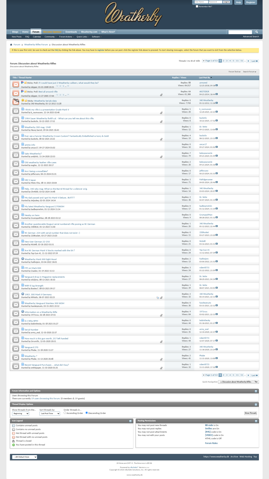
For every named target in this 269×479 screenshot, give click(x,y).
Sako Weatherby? (33, 154)
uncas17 (34, 148)
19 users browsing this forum (45, 398)
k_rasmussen (37, 112)
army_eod (35, 333)
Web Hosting (246, 457)
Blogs (15, 32)
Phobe (33, 350)
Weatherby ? (31, 356)
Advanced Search (251, 36)
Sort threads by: (47, 410)
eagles (34, 165)
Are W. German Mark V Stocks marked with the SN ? (50, 250)
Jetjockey (35, 201)
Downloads (71, 32)
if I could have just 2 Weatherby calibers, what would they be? (69, 83)
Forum (36, 32)
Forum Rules (211, 443)
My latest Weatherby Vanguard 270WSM (44, 206)
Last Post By (204, 78)
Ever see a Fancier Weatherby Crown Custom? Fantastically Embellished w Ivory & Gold (67, 136)
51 (242, 61)
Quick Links (82, 37)
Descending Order (97, 413)
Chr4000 (34, 192)
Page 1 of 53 (212, 61)
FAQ (27, 37)
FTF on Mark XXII (33, 268)
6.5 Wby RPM (31, 321)
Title (15, 78)
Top (256, 382)
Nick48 (34, 245)
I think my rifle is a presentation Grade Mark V (47, 110)
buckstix (34, 121)
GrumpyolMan (37, 218)
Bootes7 (34, 289)
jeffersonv (35, 174)
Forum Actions (65, 37)
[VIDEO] (209, 435)
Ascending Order (74, 413)
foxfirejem (35, 262)
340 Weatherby (37, 104)
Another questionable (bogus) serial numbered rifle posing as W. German (60, 224)
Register (250, 2)
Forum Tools (234, 72)
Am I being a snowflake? (36, 171)
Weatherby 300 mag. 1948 (38, 127)
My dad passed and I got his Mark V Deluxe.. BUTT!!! (50, 198)
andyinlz (34, 157)
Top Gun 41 (36, 253)
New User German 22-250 (37, 242)
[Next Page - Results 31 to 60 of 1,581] (248, 61)
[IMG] (208, 432)
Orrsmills (35, 341)
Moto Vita (35, 183)
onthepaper (36, 368)
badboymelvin (37, 209)
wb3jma (34, 280)
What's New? (108, 32)
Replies (175, 78)
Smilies (208, 428)
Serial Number (31, 330)
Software (96, 37)
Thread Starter (25, 78)
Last (253, 61)
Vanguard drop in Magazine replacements (45, 277)
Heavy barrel (36, 130)
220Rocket (35, 236)
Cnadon (34, 271)
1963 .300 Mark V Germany (38, 294)
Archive (234, 457)
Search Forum (249, 72)
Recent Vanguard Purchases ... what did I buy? (47, 365)
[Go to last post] (217, 86)
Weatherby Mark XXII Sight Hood (41, 259)
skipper (34, 87)
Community (50, 37)
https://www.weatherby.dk (216, 457)
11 (237, 61)
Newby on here (32, 215)
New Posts (17, 37)
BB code (209, 425)
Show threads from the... (24, 410)
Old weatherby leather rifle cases (40, 162)
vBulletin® (134, 468)
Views (183, 78)
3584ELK (34, 227)
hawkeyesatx (36, 306)
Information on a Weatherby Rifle (41, 312)
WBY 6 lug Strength (34, 286)
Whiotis (34, 297)
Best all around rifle (48, 92)
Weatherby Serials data (45, 101)
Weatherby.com (89, 32)
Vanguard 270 (31, 347)
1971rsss (35, 315)
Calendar (37, 37)
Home (25, 32)
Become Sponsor (52, 32)
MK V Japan (30, 180)
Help (238, 2)
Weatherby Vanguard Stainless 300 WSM (44, 303)
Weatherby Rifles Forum (36, 44)
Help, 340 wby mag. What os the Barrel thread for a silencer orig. (56, 189)
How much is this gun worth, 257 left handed (46, 338)
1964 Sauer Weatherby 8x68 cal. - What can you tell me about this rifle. (59, 118)
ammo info (30, 145)
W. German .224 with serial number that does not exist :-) (52, 233)
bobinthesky (36, 324)
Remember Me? (205, 7)
